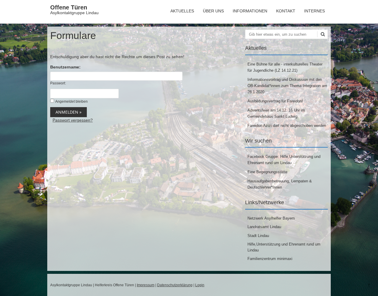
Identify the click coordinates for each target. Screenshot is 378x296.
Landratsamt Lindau (264, 227)
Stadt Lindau (258, 235)
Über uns (213, 11)
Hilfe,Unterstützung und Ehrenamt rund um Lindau (283, 247)
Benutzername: (65, 67)
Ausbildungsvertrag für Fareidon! (275, 101)
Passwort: (58, 83)
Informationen (250, 11)
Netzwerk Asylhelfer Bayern (271, 218)
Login (199, 285)
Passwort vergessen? (73, 120)
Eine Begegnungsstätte (267, 172)
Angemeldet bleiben (71, 101)
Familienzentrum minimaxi (269, 258)
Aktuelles (182, 11)
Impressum (145, 285)
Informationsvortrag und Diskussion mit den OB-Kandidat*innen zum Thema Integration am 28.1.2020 (287, 85)
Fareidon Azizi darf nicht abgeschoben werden (286, 125)
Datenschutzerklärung (175, 285)
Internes (314, 11)
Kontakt (285, 11)
